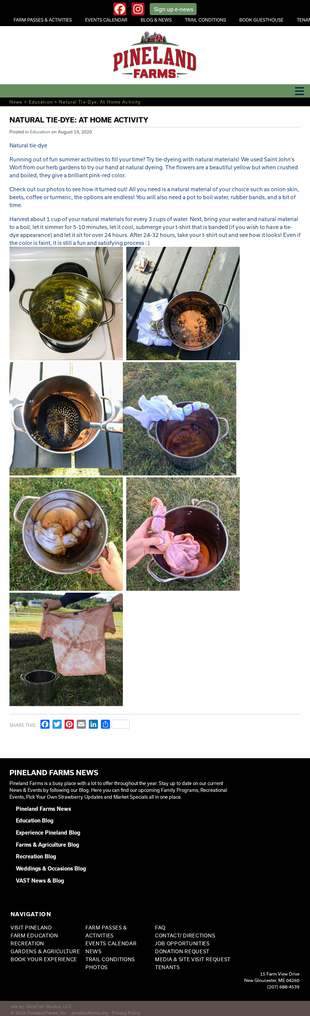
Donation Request (182, 951)
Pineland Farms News (43, 809)
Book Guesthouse (261, 19)
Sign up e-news (173, 9)
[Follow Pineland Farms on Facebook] (119, 9)
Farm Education (34, 935)
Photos (96, 967)
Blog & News (156, 19)
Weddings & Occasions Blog (51, 869)
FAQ (160, 928)
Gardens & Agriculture (45, 951)
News (15, 101)
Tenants (167, 967)
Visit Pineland (31, 928)
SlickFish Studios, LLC (48, 1006)
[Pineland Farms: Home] (155, 55)
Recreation (27, 943)
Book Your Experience (44, 959)
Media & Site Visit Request (193, 959)
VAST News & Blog (40, 881)
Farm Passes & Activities (43, 19)
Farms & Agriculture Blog (47, 845)
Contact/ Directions (185, 935)
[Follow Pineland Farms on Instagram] (138, 9)
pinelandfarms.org (89, 1012)
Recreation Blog (36, 856)
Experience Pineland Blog (48, 833)
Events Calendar (106, 19)
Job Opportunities (182, 943)
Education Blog (34, 821)
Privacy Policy (126, 1012)
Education (41, 101)
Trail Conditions (205, 19)
